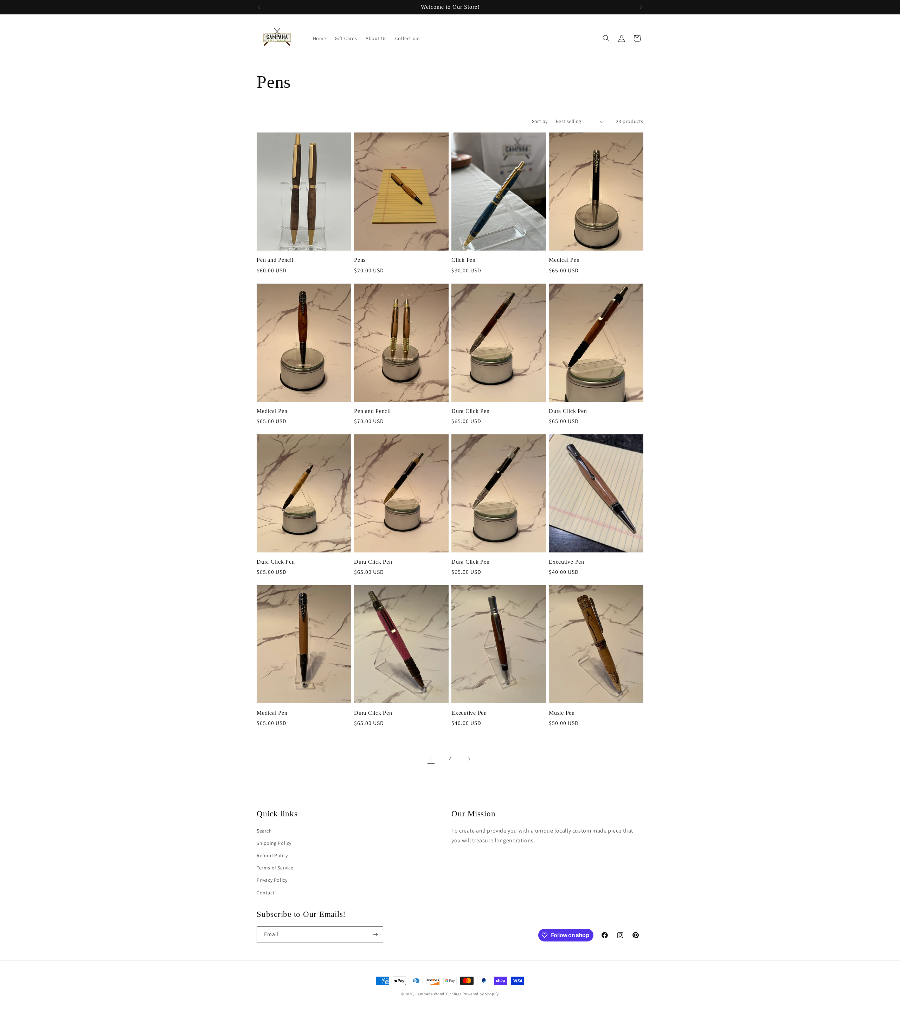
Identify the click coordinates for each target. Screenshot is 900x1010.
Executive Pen (566, 562)
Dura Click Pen (470, 411)
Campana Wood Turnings (439, 993)
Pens (360, 260)
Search (264, 831)
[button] (606, 38)
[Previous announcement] (259, 7)
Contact (266, 892)
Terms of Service (275, 868)
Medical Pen (564, 260)
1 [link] (431, 758)
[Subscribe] (375, 934)
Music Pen (562, 713)
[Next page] (469, 758)
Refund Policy (272, 855)
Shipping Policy (274, 843)
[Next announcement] (641, 7)
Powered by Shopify (481, 993)
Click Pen (463, 260)
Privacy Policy (272, 880)
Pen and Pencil (275, 260)
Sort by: (540, 121)
